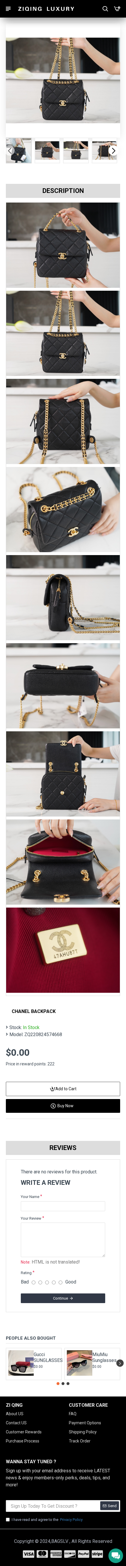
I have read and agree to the (47, 1519)
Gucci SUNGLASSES (46, 1357)
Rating (26, 1273)
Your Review (31, 1218)
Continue (60, 1298)
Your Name (30, 1196)
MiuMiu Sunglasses (104, 1357)
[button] (9, 150)
